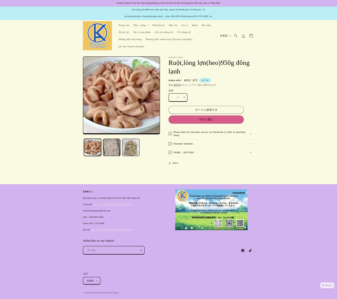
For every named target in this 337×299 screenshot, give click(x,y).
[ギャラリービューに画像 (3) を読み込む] (131, 147)
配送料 (177, 85)
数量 (170, 90)
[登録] (140, 250)
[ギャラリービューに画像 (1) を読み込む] (92, 147)
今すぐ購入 (206, 119)
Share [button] (175, 163)
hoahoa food (96, 293)
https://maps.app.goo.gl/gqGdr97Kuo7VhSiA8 (112, 230)
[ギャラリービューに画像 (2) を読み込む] (111, 147)
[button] (140, 25)
